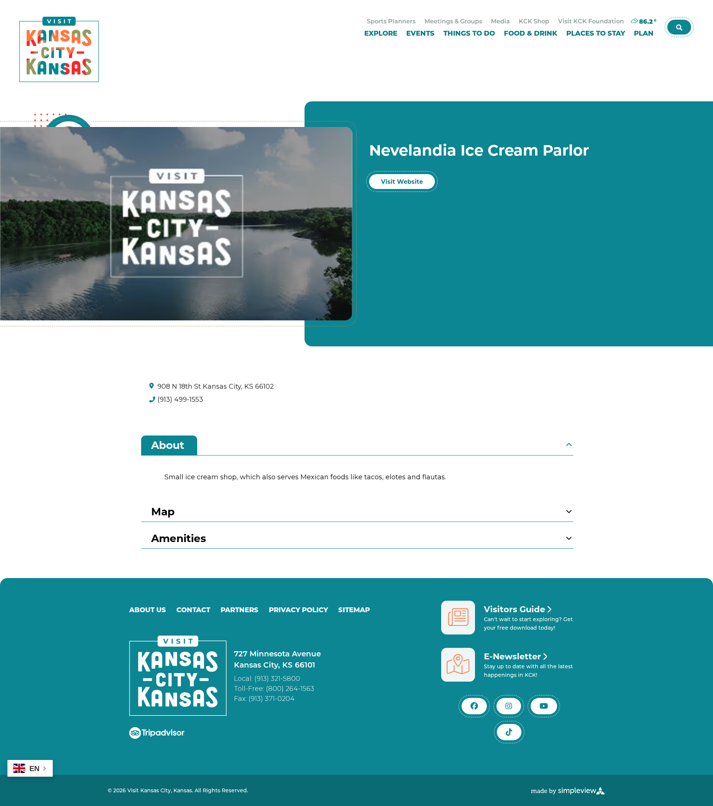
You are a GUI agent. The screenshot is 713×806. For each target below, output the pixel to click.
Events (420, 33)
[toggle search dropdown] (679, 27)
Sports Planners (391, 21)
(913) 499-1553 (180, 400)
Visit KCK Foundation (591, 21)
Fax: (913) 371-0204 (264, 699)
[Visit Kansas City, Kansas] (59, 49)
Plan (644, 33)
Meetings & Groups (453, 21)
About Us (147, 609)
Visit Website (402, 181)
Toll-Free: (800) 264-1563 (274, 689)
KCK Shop (534, 21)
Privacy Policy (298, 609)
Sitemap (354, 609)
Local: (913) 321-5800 (267, 679)
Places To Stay (595, 33)
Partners (239, 609)
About (167, 444)
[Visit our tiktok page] (509, 732)
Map (163, 511)
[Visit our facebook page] (474, 706)
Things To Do (469, 33)
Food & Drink (530, 33)
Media (500, 21)
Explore (380, 33)
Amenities (178, 538)
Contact (193, 609)
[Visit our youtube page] (544, 706)
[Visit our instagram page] (509, 706)
